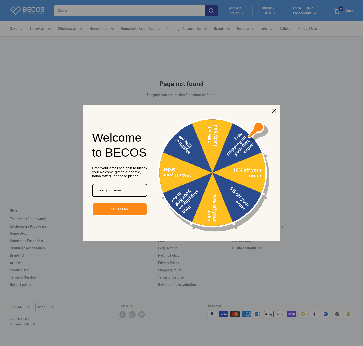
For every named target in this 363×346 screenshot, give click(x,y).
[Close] (274, 110)
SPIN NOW (119, 209)
